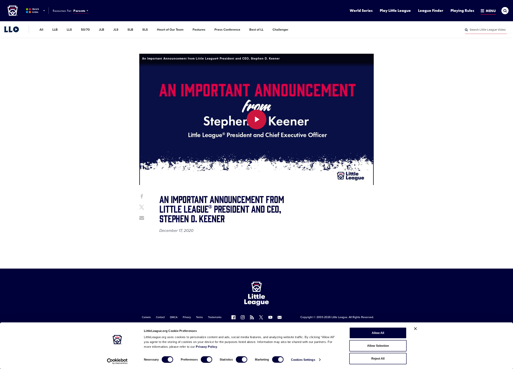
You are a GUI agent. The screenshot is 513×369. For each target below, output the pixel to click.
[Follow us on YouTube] (270, 317)
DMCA (174, 317)
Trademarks (214, 317)
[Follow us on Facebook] (233, 317)
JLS (115, 30)
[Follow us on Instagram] (243, 317)
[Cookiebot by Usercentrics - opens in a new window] (117, 361)
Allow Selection (378, 345)
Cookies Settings (303, 359)
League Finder (430, 10)
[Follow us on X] (261, 317)
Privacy (187, 317)
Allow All (378, 333)
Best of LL (256, 30)
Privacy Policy (206, 346)
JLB (101, 30)
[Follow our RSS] (252, 317)
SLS (145, 30)
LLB (55, 30)
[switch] (206, 359)
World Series (361, 10)
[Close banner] (415, 328)
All (41, 30)
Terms (199, 317)
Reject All (378, 358)
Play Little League (395, 10)
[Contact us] (280, 317)
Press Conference (227, 30)
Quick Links (35, 10)
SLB (130, 30)
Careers (146, 317)
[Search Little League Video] (466, 30)
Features (199, 30)
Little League (339, 317)
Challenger (280, 30)
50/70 (85, 30)
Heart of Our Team (170, 30)
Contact (160, 317)
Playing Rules (462, 10)
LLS (69, 30)
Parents (79, 11)
